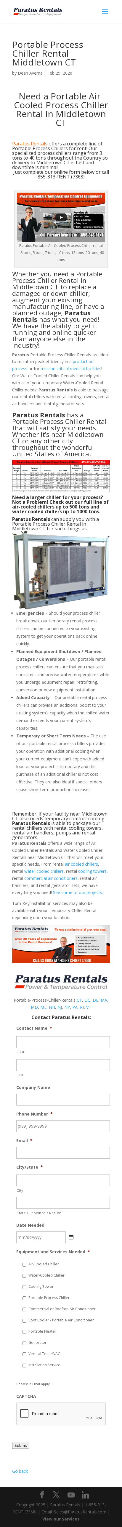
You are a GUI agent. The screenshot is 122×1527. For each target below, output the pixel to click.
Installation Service (44, 1364)
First (20, 1052)
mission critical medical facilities (71, 368)
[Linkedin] (85, 1495)
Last (20, 1075)
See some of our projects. (78, 892)
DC (87, 1000)
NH (52, 1007)
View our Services (61, 1519)
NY (67, 1007)
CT (79, 1000)
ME (43, 1007)
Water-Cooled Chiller (46, 1275)
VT (88, 1007)
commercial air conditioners (51, 878)
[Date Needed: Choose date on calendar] (71, 1237)
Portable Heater (42, 1331)
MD (34, 1007)
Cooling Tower (41, 1286)
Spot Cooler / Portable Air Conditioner (61, 1320)
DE (95, 1000)
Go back (20, 1471)
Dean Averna (30, 73)
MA (104, 1000)
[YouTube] (71, 1495)
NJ (59, 1007)
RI (82, 1007)
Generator (37, 1342)
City (20, 1190)
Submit (21, 1445)
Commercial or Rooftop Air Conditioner (62, 1308)
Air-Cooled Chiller (43, 1264)
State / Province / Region (39, 1213)
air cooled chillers (81, 864)
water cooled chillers (44, 871)
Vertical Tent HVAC (44, 1353)
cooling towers (92, 871)
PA (75, 1007)
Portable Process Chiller (49, 1297)
